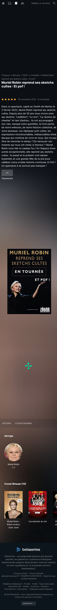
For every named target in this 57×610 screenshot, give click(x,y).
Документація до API (10, 576)
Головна (5, 75)
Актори (6, 423)
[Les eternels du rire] (37, 504)
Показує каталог (21, 573)
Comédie (35, 75)
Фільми (16, 75)
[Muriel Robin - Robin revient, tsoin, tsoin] (13, 504)
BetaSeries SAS (14, 586)
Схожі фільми (23, 423)
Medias (26, 586)
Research (45, 586)
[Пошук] (54, 3)
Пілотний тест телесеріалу (16, 589)
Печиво (27, 584)
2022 (25, 75)
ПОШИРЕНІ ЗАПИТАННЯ (31, 576)
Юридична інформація (12, 584)
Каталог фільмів (36, 573)
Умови (34, 584)
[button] (13, 456)
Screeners (35, 586)
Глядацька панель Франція (41, 589)
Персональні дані (46, 584)
